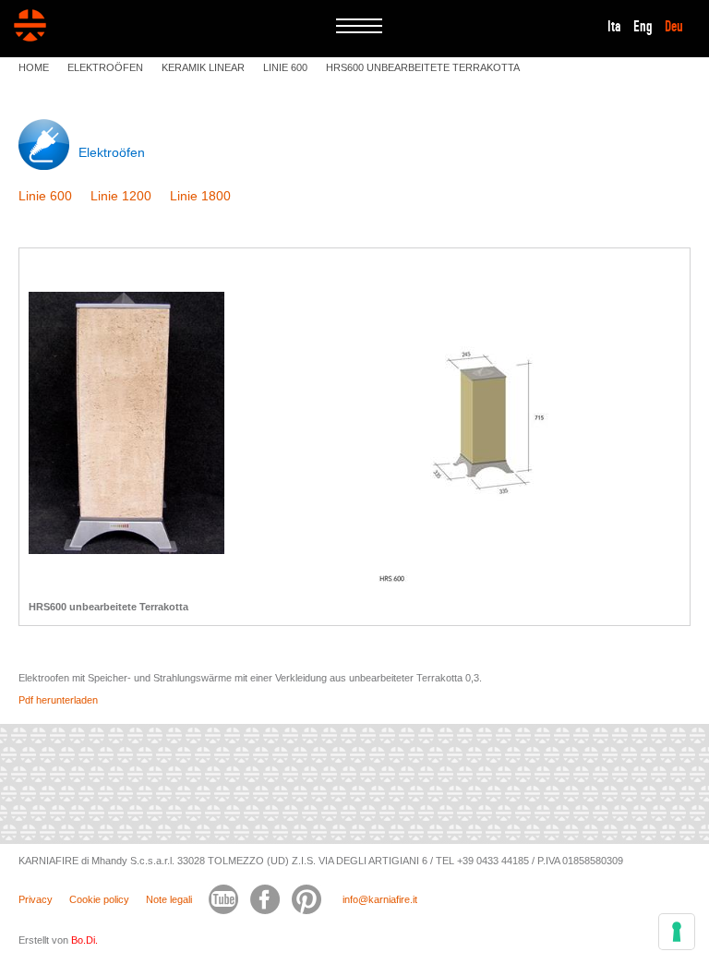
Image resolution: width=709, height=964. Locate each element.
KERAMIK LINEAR (203, 67)
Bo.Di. (84, 940)
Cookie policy (99, 899)
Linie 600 (45, 195)
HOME (33, 67)
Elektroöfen (111, 152)
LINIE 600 (285, 67)
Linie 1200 (120, 195)
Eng (643, 26)
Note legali (169, 899)
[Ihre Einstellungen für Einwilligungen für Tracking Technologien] (676, 931)
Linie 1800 (200, 195)
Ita (614, 26)
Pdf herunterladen (58, 699)
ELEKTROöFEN (105, 67)
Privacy (35, 899)
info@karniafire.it (379, 899)
